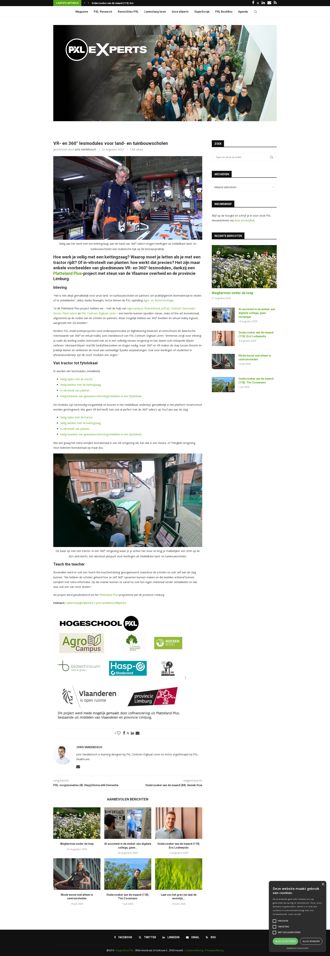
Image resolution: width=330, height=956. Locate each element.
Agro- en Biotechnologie (158, 300)
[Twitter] (258, 3)
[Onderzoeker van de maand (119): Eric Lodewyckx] (178, 823)
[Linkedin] (263, 3)
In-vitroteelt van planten (75, 390)
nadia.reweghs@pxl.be (79, 603)
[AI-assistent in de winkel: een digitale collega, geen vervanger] (127, 823)
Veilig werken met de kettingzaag (80, 384)
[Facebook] (253, 3)
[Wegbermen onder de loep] (76, 823)
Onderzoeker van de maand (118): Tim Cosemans (256, 380)
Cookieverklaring (194, 950)
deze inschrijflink (244, 220)
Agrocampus (135, 308)
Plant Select (69, 313)
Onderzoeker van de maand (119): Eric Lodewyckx (256, 334)
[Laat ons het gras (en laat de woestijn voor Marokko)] (178, 874)
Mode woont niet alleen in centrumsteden (115, 3)
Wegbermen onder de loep (77, 843)
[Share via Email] (137, 733)
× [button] (322, 884)
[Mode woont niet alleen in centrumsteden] (76, 874)
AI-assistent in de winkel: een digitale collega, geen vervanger (257, 313)
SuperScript (201, 11)
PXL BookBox (223, 11)
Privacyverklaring (214, 950)
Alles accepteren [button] (285, 941)
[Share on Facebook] (124, 733)
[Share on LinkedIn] (132, 733)
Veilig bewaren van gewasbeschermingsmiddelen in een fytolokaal (101, 396)
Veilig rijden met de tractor (76, 379)
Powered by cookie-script (297, 948)
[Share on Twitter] (128, 733)
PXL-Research (103, 11)
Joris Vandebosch (85, 149)
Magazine (81, 11)
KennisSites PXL (128, 11)
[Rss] (275, 3)
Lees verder (294, 914)
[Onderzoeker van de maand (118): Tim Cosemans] (127, 874)
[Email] (269, 3)
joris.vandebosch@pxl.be (111, 603)
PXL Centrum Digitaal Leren (99, 313)
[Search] (255, 11)
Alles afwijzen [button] (311, 941)
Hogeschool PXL (124, 950)
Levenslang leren (155, 11)
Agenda (243, 11)
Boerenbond (152, 308)
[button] (84, 3)
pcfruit (165, 308)
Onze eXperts (180, 11)
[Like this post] (119, 733)
